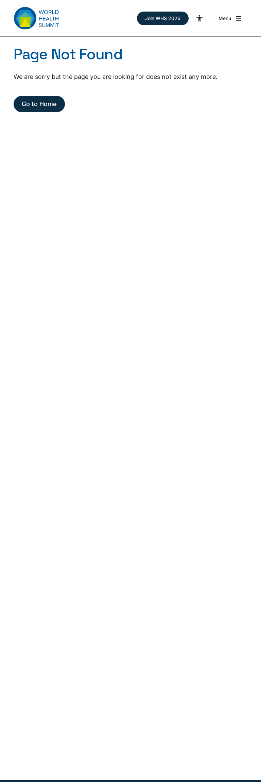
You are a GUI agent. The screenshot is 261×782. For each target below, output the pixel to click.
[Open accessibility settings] (199, 18)
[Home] (36, 18)
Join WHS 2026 (162, 18)
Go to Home (39, 103)
